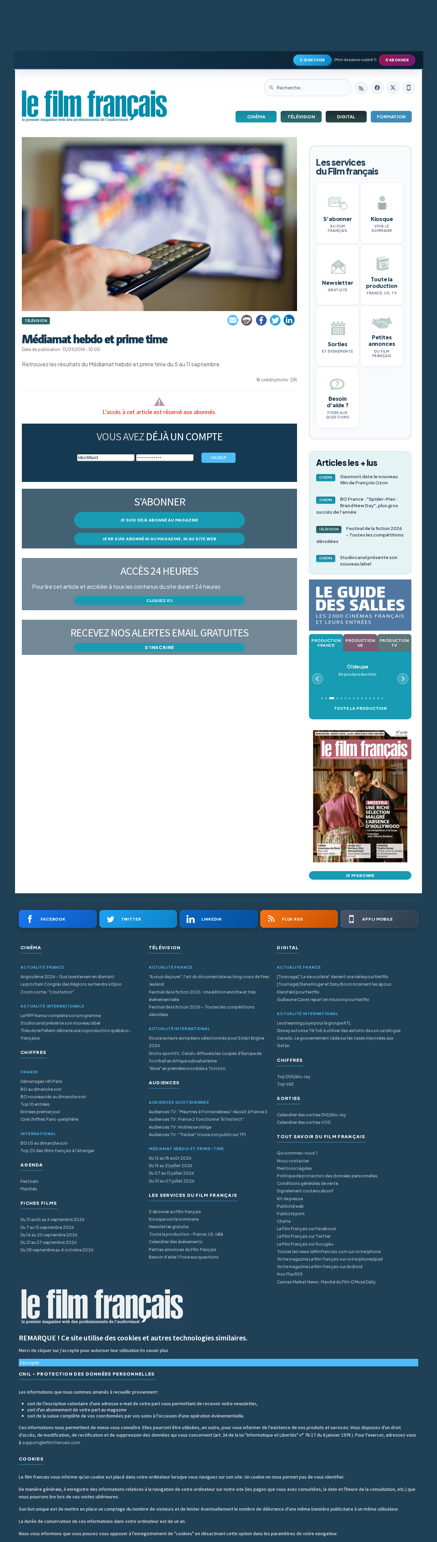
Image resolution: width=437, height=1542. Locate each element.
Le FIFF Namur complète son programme (60, 1015)
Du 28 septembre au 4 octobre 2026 (57, 1249)
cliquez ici (159, 600)
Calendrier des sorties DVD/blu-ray (311, 1114)
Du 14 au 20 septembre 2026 (48, 1234)
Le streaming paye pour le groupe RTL (314, 1023)
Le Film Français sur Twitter (303, 1236)
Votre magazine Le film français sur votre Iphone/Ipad (330, 1259)
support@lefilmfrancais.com (51, 1442)
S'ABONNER (397, 60)
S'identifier (312, 60)
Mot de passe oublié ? (355, 59)
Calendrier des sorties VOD (303, 1122)
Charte (284, 1221)
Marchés (28, 1188)
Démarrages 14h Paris (41, 1081)
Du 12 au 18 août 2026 (170, 1158)
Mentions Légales (294, 1168)
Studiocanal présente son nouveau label (358, 561)
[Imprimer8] (247, 320)
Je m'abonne (360, 875)
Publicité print (291, 1213)
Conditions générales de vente (307, 1183)
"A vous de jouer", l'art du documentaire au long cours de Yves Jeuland (209, 980)
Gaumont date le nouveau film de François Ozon (358, 480)
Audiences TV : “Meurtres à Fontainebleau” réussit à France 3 (208, 1111)
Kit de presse (290, 1198)
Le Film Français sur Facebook (306, 1228)
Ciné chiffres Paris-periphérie (49, 1119)
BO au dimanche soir (40, 1089)
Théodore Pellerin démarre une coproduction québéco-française (75, 1034)
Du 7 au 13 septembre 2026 (47, 1227)
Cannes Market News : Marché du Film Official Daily (326, 1281)
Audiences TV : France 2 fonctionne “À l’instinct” (196, 1119)
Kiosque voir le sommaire (174, 1219)
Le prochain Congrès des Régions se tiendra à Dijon (71, 984)
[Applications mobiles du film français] (408, 87)
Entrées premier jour (40, 1111)
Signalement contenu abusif (305, 1190)
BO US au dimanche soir (44, 1143)
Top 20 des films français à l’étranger (57, 1150)
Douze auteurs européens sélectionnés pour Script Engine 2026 (206, 1042)
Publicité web (290, 1206)
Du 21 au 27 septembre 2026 (48, 1242)
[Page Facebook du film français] (377, 87)
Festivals (29, 1181)
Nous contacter (293, 1160)
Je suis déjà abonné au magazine (159, 520)
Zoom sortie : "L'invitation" (47, 992)
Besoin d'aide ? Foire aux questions (184, 1257)
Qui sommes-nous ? (297, 1153)
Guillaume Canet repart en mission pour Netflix (323, 999)
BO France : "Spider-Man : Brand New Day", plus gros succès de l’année (357, 505)
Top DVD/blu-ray (293, 1076)
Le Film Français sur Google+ (305, 1244)
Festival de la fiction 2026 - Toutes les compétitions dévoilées (360, 535)
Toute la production (360, 708)
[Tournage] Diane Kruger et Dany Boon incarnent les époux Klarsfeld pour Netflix (334, 988)
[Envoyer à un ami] (233, 320)
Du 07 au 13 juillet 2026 (171, 1173)
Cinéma (256, 116)
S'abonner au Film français (175, 1211)
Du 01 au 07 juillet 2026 (172, 1181)
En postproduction (357, 670)
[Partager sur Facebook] (261, 320)
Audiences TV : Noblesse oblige (180, 1127)
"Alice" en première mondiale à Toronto (187, 1068)
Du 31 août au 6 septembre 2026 (52, 1219)
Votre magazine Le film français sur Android (320, 1266)
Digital (346, 116)
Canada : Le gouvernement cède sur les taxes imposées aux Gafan (335, 1042)
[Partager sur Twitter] (275, 320)
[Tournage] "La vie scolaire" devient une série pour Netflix (332, 976)
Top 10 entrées (35, 1104)
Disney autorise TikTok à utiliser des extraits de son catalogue (338, 1030)
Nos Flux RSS (290, 1274)
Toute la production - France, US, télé (186, 1234)
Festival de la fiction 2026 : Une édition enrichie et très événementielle (202, 995)
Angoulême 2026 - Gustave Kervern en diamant (67, 976)
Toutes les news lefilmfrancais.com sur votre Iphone (329, 1251)
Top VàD (285, 1084)
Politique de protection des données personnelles (327, 1175)
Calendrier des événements (175, 1241)
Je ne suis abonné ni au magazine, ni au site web (159, 539)
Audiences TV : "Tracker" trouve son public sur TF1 (197, 1134)
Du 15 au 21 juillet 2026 (171, 1165)
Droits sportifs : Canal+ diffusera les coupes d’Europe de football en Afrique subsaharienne (205, 1057)
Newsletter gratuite (168, 1226)
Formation (391, 116)
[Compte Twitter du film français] (392, 87)
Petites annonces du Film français (182, 1249)
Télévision (301, 116)
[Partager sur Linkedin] (289, 320)
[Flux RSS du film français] (361, 87)
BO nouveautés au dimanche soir (53, 1096)
